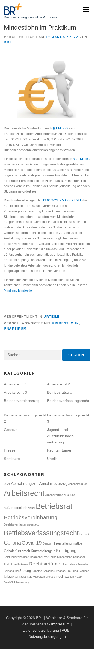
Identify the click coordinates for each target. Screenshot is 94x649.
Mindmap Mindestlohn (20, 290)
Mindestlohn (65, 323)
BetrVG (84, 534)
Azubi (31, 507)
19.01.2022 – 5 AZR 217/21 (62, 200)
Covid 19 (32, 543)
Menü (85, 9)
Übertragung (22, 582)
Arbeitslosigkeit (77, 483)
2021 (7, 483)
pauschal (79, 556)
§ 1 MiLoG (60, 128)
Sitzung (25, 571)
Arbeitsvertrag (54, 494)
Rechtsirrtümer (59, 450)
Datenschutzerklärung (41, 630)
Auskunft (69, 494)
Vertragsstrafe (23, 576)
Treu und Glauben (77, 570)
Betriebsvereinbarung (21, 401)
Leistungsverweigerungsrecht (23, 556)
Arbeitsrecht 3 (15, 392)
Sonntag (37, 570)
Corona (12, 543)
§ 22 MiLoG (81, 159)
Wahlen (69, 576)
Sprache (48, 570)
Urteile (52, 316)
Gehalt (9, 551)
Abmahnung (21, 483)
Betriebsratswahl (60, 392)
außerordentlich (15, 508)
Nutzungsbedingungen (47, 636)
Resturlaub (70, 564)
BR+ (8, 42)
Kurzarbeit (22, 551)
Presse (9, 450)
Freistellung (63, 543)
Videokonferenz (43, 576)
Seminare (12, 458)
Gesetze (11, 430)
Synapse (60, 570)
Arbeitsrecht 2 (58, 384)
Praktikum (15, 328)
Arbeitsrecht (24, 493)
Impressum (60, 624)
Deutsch (48, 543)
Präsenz (22, 564)
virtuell (59, 576)
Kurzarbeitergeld (43, 551)
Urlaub (9, 576)
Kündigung (66, 550)
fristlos (77, 543)
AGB (35, 483)
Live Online (49, 556)
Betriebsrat (54, 506)
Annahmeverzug (53, 483)
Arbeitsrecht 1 (15, 384)
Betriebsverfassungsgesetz (21, 524)
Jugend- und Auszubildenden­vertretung (61, 436)
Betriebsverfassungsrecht (41, 532)
